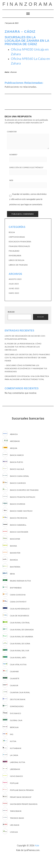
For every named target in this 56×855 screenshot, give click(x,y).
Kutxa (13, 741)
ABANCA (14, 434)
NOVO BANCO (16, 776)
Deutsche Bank (17, 699)
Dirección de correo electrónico (26, 167)
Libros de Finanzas (18, 265)
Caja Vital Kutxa (18, 664)
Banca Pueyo (16, 462)
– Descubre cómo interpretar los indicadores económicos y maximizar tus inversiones (26, 368)
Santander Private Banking (23, 804)
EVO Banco (15, 713)
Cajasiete (14, 678)
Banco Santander (19, 532)
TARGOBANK (15, 811)
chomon (13, 72)
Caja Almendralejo (20, 609)
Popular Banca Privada (22, 790)
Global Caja (16, 720)
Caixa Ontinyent (18, 602)
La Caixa (14, 755)
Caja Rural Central (20, 623)
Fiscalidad (14, 251)
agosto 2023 (15, 279)
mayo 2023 (14, 293)
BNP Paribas (16, 588)
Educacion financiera (20, 242)
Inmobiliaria (15, 256)
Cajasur (14, 685)
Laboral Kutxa (17, 762)
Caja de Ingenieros (19, 616)
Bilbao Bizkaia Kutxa (20, 581)
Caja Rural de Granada (22, 630)
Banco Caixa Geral (19, 476)
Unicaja (14, 832)
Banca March (17, 455)
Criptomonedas (17, 237)
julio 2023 (14, 284)
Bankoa (14, 560)
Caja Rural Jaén (18, 658)
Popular (14, 783)
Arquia (13, 448)
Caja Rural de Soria (20, 644)
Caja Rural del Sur (19, 651)
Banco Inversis (17, 504)
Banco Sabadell (18, 525)
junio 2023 (14, 288)
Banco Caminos (18, 483)
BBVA (12, 574)
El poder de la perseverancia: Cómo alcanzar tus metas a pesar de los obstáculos (23, 347)
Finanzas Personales (19, 246)
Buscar (11, 312)
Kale (37, 846)
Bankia (13, 546)
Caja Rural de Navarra (21, 637)
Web (11, 180)
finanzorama (28, 4)
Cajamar (14, 671)
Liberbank (15, 769)
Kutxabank (15, 748)
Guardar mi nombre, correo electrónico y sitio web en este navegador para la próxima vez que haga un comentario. (28, 199)
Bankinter (15, 553)
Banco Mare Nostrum (21, 511)
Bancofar (15, 539)
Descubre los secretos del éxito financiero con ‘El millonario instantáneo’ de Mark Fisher (27, 358)
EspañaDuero (17, 706)
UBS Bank (14, 825)
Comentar (12, 132)
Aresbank (15, 441)
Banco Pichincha (18, 518)
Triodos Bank (17, 818)
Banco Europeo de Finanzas (24, 490)
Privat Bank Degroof (20, 797)
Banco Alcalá (17, 469)
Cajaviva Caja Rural (20, 692)
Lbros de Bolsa (16, 260)
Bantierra (15, 567)
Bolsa (12, 232)
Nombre (13, 155)
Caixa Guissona (18, 595)
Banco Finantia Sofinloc (22, 497)
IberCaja (14, 727)
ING (11, 734)
